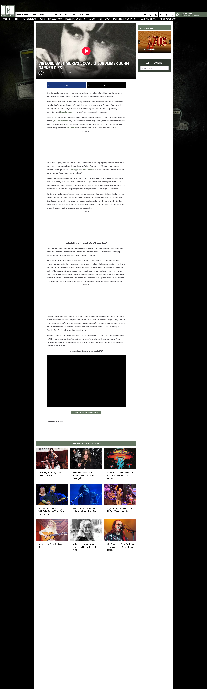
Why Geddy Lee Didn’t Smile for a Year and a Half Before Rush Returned (120, 547)
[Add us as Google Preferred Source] (150, 14)
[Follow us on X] (172, 14)
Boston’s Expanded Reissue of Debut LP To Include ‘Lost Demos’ (120, 475)
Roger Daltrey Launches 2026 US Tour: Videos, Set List (119, 510)
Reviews (42, 14)
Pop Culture (84, 14)
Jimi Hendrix (71, 128)
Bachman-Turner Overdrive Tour (124, 19)
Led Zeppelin (75, 170)
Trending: (6, 19)
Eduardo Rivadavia (48, 73)
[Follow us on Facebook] (166, 14)
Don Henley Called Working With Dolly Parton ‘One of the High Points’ (51, 511)
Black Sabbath (88, 170)
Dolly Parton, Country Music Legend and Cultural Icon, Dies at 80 (85, 547)
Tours (74, 14)
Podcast (58, 14)
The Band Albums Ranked (147, 19)
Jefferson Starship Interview (99, 19)
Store (34, 14)
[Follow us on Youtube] (161, 14)
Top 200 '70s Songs (147, 50)
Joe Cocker (58, 121)
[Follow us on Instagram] (155, 14)
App (50, 14)
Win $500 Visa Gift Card (168, 19)
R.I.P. (61, 421)
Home (19, 14)
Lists (66, 14)
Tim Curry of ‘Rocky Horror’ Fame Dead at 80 (50, 474)
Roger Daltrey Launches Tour (75, 19)
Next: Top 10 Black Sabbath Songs (86, 412)
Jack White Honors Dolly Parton (51, 19)
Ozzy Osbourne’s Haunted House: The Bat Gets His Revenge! (83, 475)
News (26, 14)
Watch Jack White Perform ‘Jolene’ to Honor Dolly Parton (85, 510)
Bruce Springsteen (67, 112)
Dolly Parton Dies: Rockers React (25, 19)
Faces (65, 121)
